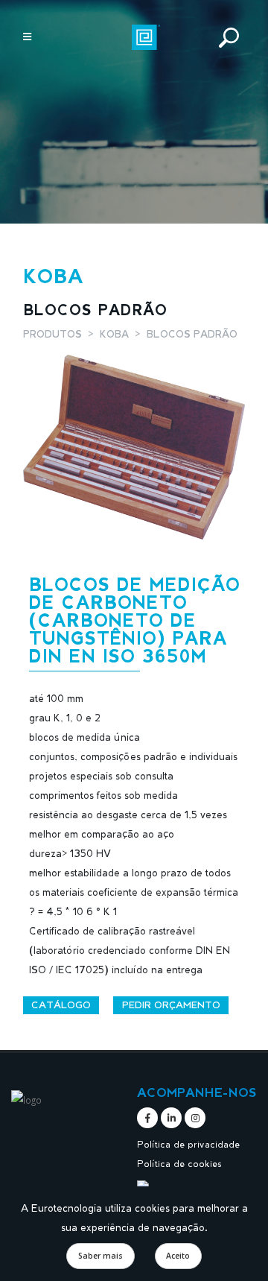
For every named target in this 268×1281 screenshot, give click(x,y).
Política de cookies (179, 1163)
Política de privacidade (188, 1144)
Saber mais (100, 1255)
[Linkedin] (171, 1117)
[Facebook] (147, 1117)
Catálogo (61, 1004)
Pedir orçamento (171, 1004)
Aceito (178, 1255)
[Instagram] (195, 1117)
